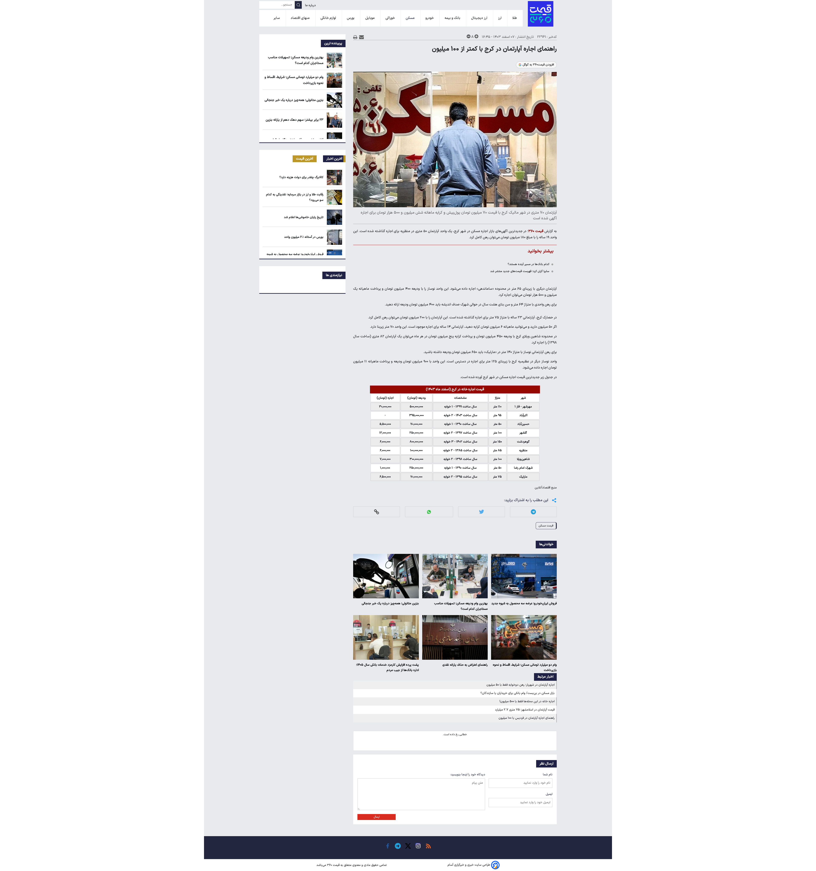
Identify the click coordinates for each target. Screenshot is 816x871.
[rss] (428, 846)
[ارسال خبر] (361, 37)
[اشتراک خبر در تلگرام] (533, 512)
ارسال (377, 817)
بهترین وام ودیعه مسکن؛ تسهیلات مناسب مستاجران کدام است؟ (461, 606)
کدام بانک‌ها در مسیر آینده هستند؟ (528, 264)
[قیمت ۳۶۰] (540, 14)
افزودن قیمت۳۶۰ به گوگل (538, 64)
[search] (298, 5)
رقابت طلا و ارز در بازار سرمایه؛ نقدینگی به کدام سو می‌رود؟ (294, 197)
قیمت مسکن (545, 526)
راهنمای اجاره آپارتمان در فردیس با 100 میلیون (527, 718)
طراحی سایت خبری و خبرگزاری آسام (469, 865)
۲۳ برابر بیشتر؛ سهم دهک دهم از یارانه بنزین (294, 120)
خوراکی (390, 18)
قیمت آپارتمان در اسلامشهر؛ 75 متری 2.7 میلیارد (525, 710)
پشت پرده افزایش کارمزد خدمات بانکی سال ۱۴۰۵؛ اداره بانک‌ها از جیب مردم (387, 668)
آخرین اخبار (334, 158)
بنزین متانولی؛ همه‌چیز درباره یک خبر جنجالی (390, 603)
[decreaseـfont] (468, 36)
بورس (351, 18)
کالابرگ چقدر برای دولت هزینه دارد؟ (301, 177)
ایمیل (549, 794)
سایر (277, 18)
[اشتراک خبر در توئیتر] (481, 512)
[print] (355, 37)
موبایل (370, 18)
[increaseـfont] (476, 36)
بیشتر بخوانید (541, 251)
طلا (515, 18)
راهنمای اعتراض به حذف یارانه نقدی (465, 665)
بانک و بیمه (453, 18)
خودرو (430, 18)
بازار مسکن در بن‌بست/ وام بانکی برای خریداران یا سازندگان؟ (517, 693)
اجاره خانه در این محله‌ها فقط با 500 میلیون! (527, 701)
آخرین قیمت (304, 158)
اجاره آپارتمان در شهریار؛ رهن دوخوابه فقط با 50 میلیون (520, 685)
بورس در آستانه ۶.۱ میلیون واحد (303, 237)
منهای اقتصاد (300, 18)
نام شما (547, 774)
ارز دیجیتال (479, 18)
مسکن (410, 18)
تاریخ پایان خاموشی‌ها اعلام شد (303, 217)
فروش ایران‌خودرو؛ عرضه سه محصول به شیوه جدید (524, 603)
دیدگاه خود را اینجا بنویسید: (467, 774)
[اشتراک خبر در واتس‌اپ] (429, 512)
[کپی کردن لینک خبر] (376, 512)
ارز (500, 18)
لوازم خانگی (328, 18)
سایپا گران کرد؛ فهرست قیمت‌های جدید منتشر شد (519, 271)
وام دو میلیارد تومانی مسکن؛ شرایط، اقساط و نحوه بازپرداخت (525, 668)
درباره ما (311, 5)
